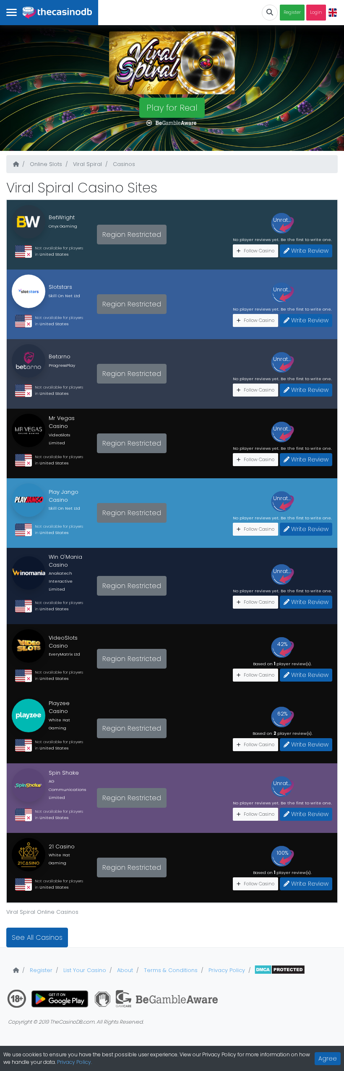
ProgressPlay (62, 365)
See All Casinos (37, 937)
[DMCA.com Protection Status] (279, 970)
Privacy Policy (226, 970)
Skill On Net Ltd (64, 295)
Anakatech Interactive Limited (61, 581)
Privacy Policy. (74, 1062)
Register (292, 12)
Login (316, 12)
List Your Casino (84, 970)
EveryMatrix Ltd (64, 654)
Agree (327, 1058)
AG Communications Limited (67, 789)
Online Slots (45, 164)
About (124, 970)
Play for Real (172, 108)
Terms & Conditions (170, 970)
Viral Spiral (86, 164)
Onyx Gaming (63, 226)
